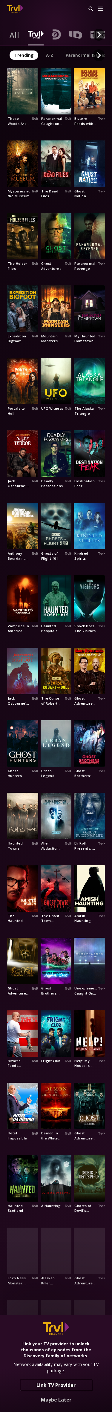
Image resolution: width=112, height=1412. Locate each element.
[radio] (14, 34)
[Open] (100, 9)
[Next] (99, 35)
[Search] (88, 9)
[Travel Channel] (15, 9)
